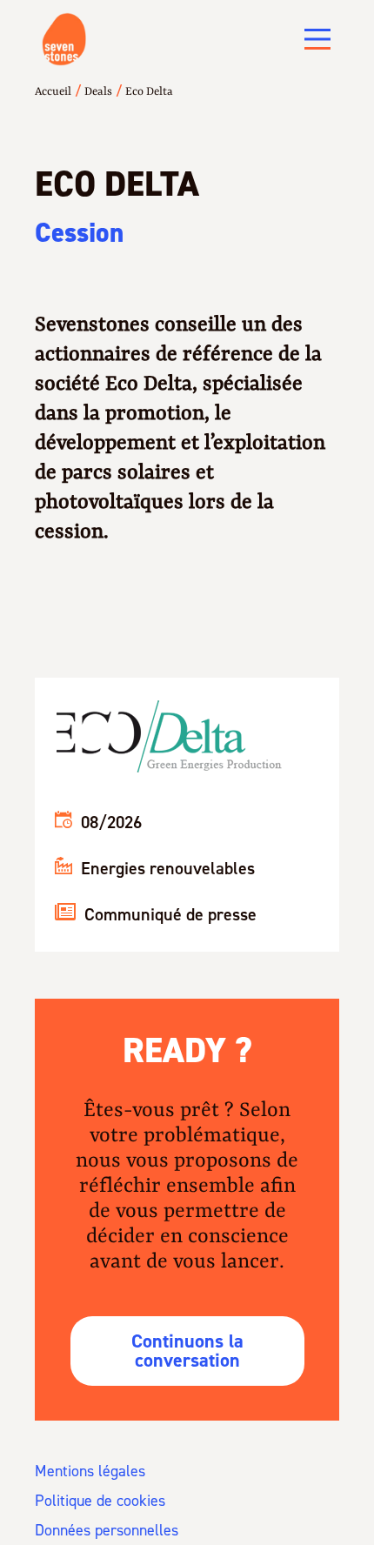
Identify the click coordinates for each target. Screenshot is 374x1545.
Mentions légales (90, 1471)
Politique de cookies (100, 1500)
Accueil (53, 91)
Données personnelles (106, 1530)
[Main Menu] (317, 39)
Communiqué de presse (170, 914)
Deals (98, 91)
